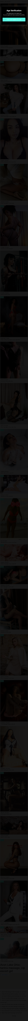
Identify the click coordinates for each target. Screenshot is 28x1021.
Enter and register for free (14, 19)
